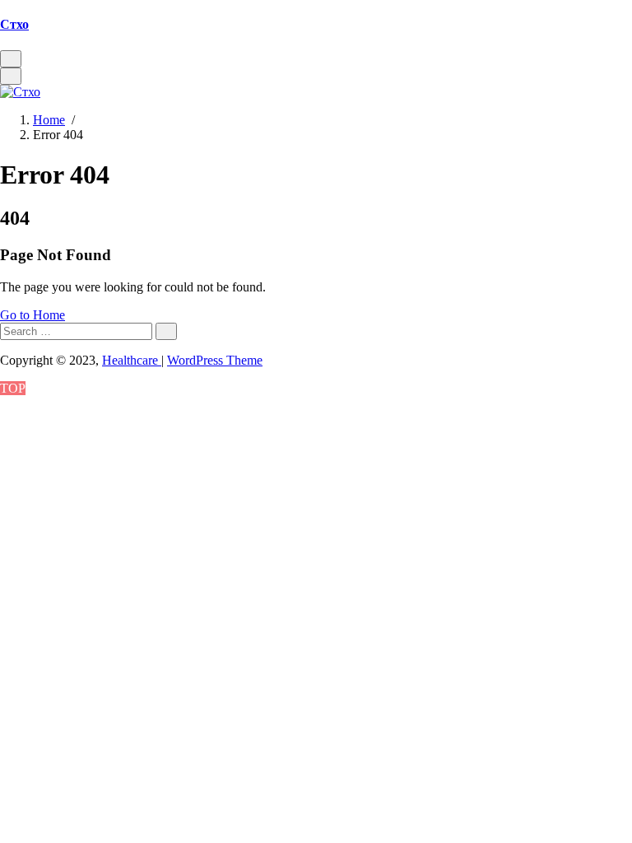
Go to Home (32, 315)
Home (49, 120)
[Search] (166, 331)
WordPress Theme (215, 360)
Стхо (14, 24)
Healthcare (131, 360)
